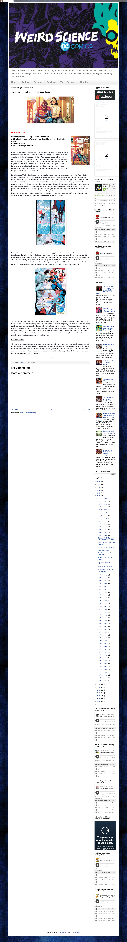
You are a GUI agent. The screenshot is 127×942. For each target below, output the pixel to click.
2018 (99, 690)
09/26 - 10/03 (103, 535)
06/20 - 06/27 (103, 612)
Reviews (38, 82)
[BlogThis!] (30, 362)
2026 (99, 481)
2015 (99, 698)
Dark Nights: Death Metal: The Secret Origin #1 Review (109, 415)
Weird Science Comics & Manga (103, 136)
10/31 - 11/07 (103, 521)
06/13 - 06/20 (103, 615)
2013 (99, 704)
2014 (99, 701)
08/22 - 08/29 (103, 586)
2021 (99, 496)
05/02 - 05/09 (103, 632)
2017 (99, 693)
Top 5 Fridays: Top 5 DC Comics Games (109, 362)
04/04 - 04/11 (103, 643)
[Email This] (29, 362)
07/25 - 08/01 (103, 598)
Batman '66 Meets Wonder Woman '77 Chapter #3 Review (109, 328)
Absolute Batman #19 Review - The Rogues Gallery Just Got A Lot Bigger (105, 290)
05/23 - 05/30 (103, 623)
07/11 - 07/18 (103, 603)
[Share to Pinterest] (34, 362)
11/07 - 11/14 (103, 518)
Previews (51, 82)
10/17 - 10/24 (103, 527)
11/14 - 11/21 (103, 515)
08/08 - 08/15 (103, 592)
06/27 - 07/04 (103, 609)
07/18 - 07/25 (103, 601)
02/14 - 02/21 (103, 663)
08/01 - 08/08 (103, 595)
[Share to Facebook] (33, 362)
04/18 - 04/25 (103, 638)
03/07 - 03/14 (103, 655)
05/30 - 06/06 (103, 621)
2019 (99, 687)
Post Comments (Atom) (28, 413)
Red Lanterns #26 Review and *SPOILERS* (108, 399)
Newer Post (15, 409)
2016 (99, 696)
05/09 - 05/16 (103, 629)
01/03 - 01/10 (103, 681)
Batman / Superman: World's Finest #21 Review (109, 309)
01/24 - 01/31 (103, 672)
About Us (84, 82)
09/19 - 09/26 (103, 575)
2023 (99, 490)
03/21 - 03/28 (103, 649)
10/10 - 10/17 (103, 530)
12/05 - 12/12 (103, 507)
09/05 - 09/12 (103, 581)
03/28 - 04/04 (103, 646)
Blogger (77, 932)
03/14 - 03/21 (103, 652)
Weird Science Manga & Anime (103, 174)
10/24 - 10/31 (103, 524)
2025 (99, 484)
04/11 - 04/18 (103, 641)
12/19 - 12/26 (103, 501)
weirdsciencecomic (116, 136)
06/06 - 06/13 (103, 618)
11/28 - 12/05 (103, 510)
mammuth (62, 932)
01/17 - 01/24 (103, 675)
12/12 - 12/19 (103, 504)
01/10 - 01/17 (103, 678)
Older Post (86, 409)
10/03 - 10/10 (103, 532)
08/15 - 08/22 (103, 589)
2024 (99, 487)
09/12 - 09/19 (103, 578)
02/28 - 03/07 (103, 658)
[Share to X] (31, 362)
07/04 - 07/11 (103, 606)
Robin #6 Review (103, 550)
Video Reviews (67, 82)
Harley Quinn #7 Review (106, 547)
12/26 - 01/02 (103, 498)
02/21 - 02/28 (103, 661)
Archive (25, 82)
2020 (99, 684)
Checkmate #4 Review (105, 567)
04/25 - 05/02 (103, 635)
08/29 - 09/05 (103, 583)
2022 (99, 493)
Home (14, 82)
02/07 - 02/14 (103, 666)
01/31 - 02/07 (103, 669)
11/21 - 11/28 (103, 512)
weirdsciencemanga (116, 174)
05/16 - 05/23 (103, 626)
